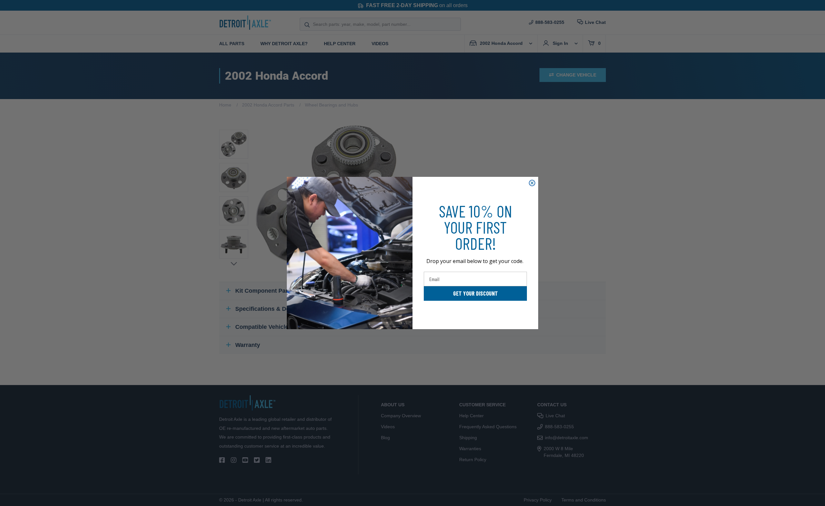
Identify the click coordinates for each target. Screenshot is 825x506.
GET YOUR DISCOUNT (475, 293)
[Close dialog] (532, 183)
